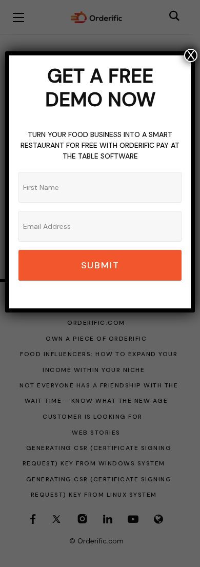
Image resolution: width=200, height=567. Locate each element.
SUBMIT (100, 265)
